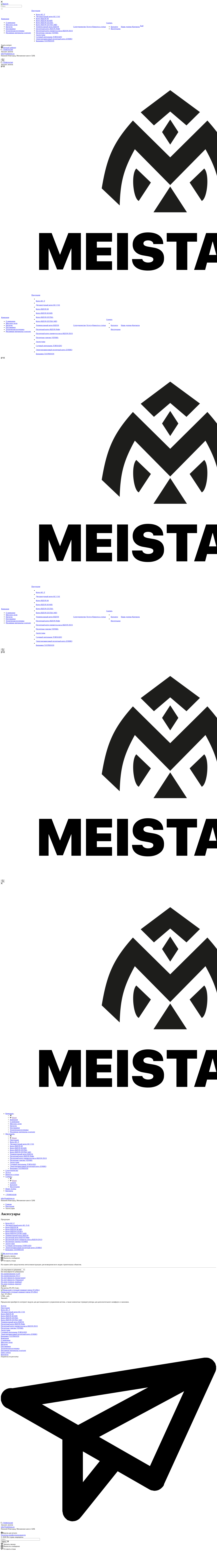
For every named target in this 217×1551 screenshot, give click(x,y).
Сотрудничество (79, 27)
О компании (10, 23)
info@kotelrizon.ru (7, 54)
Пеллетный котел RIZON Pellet (48, 29)
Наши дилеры (126, 27)
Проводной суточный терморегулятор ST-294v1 (19, 1292)
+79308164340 (7, 50)
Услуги (89, 27)
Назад (14, 1118)
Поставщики (11, 29)
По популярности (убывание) (12, 1280)
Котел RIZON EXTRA (44, 23)
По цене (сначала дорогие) (11, 1284)
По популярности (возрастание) (13, 1278)
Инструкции (115, 29)
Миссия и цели (11, 25)
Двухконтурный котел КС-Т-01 (48, 16)
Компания (5, 19)
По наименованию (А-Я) (10, 1274)
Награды (9, 27)
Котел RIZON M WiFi (44, 21)
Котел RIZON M (42, 19)
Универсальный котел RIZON (47, 27)
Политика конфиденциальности (13, 1535)
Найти (4, 1542)
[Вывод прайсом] (5, 1286)
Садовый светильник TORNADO (49, 37)
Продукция (35, 11)
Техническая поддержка (15, 31)
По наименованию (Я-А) (10, 1276)
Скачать (109, 23)
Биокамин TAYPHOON (45, 41)
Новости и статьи (99, 27)
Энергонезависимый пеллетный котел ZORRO (54, 39)
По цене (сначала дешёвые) (11, 1282)
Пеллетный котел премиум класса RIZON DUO (54, 31)
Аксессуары (40, 35)
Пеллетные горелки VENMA (47, 33)
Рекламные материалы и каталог (18, 33)
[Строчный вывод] (4, 1286)
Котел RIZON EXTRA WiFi (46, 25)
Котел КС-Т (40, 14)
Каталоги (114, 27)
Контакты (136, 27)
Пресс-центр (6, 1352)
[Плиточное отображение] (2, 1286)
